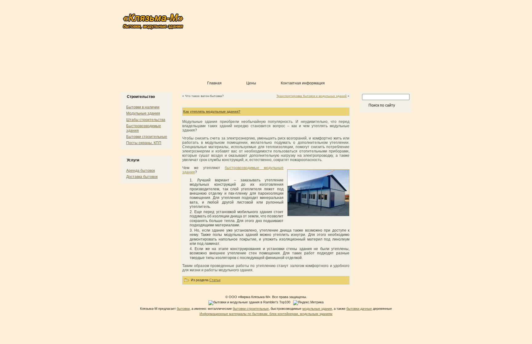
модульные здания (317, 308)
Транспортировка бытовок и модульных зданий (311, 96)
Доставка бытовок (142, 177)
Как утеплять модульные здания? (211, 111)
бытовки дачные (359, 308)
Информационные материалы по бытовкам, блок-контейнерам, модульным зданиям (266, 314)
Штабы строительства (145, 120)
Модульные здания (143, 113)
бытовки (183, 308)
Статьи (214, 280)
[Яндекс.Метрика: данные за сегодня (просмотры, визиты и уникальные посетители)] (308, 302)
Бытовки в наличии (142, 107)
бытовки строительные (251, 308)
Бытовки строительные (146, 137)
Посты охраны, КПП (143, 143)
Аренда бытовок (140, 170)
